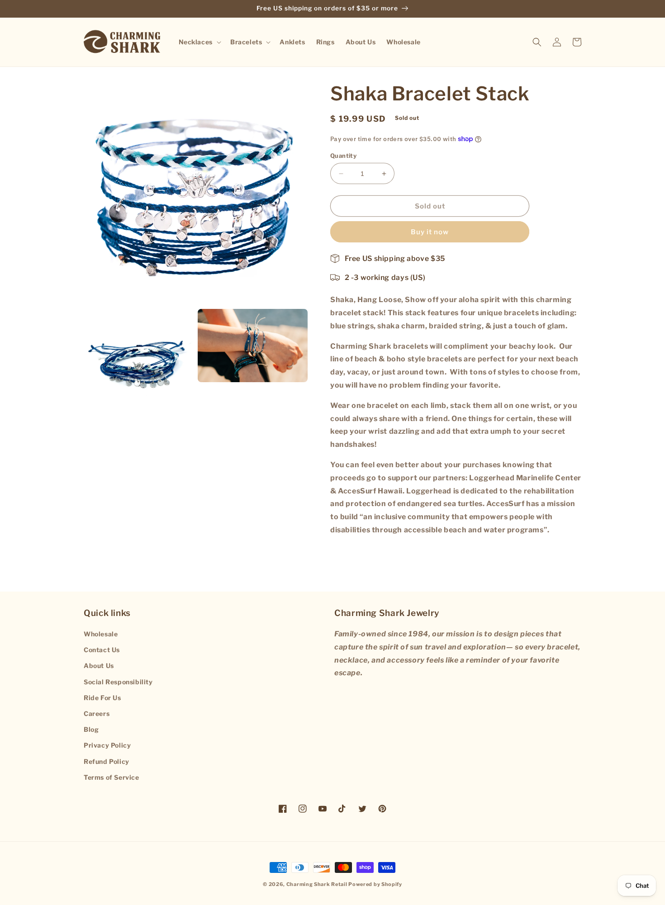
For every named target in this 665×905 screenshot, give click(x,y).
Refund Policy (106, 761)
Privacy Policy (107, 745)
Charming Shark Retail (316, 884)
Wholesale (101, 634)
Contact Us (102, 650)
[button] (199, 41)
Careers (96, 713)
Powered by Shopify (375, 884)
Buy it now (430, 232)
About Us (99, 665)
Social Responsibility (118, 682)
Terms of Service (111, 777)
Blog (91, 729)
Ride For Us (102, 697)
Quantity (343, 155)
